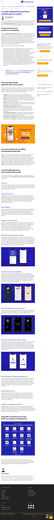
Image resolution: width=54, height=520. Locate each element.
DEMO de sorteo (15, 70)
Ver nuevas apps (44, 51)
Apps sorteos (6, 48)
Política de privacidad (27, 514)
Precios (2, 493)
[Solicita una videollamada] (45, 15)
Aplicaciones (3, 491)
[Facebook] (31, 505)
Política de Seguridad (48, 514)
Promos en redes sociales (15, 8)
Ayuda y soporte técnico (5, 509)
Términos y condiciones (38, 514)
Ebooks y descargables (32, 493)
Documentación (31, 490)
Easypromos (3, 490)
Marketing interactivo (5, 8)
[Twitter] (33, 505)
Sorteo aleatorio (6, 56)
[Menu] (2, 1)
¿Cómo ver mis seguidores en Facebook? (44, 84)
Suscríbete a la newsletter (5, 507)
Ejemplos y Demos (31, 491)
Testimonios (3, 495)
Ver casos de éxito (42, 75)
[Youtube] (33, 507)
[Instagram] (28, 505)
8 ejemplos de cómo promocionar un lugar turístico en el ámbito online (44, 88)
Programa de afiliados (5, 498)
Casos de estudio (31, 495)
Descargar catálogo (43, 63)
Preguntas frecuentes (5, 497)
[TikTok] (28, 507)
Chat (51, 517)
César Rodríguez (5, 473)
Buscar (45, 35)
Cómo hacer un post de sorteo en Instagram (44, 91)
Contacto (2, 505)
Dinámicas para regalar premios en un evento (43, 95)
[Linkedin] (31, 507)
